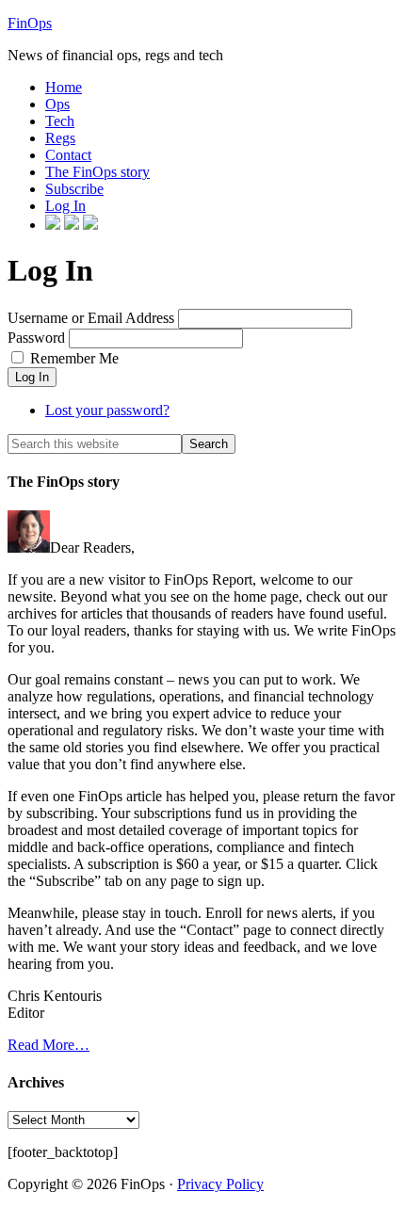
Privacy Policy (220, 1184)
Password (36, 338)
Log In (32, 377)
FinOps (30, 23)
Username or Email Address (91, 318)
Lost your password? (107, 410)
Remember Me (74, 358)
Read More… (48, 1045)
